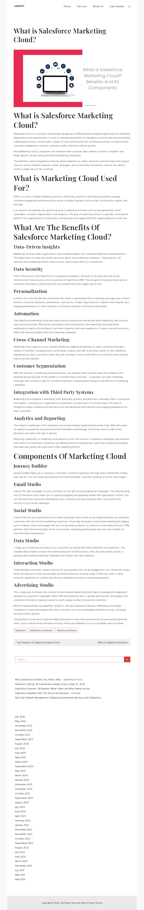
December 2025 (23, 725)
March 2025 (21, 761)
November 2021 (23, 865)
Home (67, 6)
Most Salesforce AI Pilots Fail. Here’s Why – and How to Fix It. (49, 679)
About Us (98, 6)
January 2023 (22, 825)
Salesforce (20, 630)
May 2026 (20, 721)
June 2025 (20, 752)
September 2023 (24, 798)
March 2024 (21, 775)
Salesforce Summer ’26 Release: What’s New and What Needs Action (52, 688)
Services (82, 6)
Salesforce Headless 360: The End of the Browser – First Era (47, 693)
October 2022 (22, 838)
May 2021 (20, 874)
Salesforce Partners (66, 630)
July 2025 (20, 748)
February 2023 (22, 820)
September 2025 (24, 739)
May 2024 (20, 770)
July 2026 (20, 716)
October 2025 (22, 734)
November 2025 (23, 730)
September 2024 (24, 766)
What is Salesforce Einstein (113, 642)
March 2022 (21, 861)
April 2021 (20, 879)
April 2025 (20, 757)
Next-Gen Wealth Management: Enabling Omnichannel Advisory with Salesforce (58, 697)
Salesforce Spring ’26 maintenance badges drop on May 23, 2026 (50, 684)
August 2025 (22, 743)
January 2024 (22, 779)
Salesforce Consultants (41, 630)
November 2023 (23, 789)
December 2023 (23, 784)
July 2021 (19, 870)
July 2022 (20, 852)
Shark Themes (95, 903)
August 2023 (22, 802)
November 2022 (23, 834)
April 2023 (20, 816)
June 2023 (20, 811)
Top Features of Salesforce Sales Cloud (37, 642)
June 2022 (20, 856)
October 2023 (22, 793)
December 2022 (23, 829)
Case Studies (117, 6)
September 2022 (24, 843)
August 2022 (22, 847)
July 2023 (20, 807)
